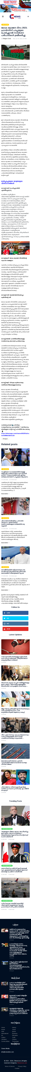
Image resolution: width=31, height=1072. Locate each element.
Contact (17, 1068)
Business (14, 1033)
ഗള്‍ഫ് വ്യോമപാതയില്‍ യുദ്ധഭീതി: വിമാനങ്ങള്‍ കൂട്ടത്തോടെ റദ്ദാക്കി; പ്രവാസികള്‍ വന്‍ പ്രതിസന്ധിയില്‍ (12, 905)
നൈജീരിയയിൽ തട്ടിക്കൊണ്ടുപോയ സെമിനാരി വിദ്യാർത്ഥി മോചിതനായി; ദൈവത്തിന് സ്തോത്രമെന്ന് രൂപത (13, 571)
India (2, 1031)
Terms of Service (10, 1066)
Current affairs (5, 1041)
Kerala (3, 1029)
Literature (4, 1039)
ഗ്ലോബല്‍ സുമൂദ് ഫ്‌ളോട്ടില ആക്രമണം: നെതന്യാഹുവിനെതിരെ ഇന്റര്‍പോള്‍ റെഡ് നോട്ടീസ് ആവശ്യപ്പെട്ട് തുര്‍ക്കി (18, 999)
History (14, 1027)
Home (3, 1027)
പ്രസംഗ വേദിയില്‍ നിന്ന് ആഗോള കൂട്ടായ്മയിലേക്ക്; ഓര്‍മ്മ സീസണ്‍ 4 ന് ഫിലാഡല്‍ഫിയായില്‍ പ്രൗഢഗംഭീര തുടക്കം (18, 986)
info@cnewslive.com (7, 1052)
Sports (14, 1031)
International (4, 1033)
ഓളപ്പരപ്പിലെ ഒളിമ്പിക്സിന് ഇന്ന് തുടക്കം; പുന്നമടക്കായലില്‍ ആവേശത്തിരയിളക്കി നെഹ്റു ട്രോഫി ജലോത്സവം (19, 965)
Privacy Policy (22, 1066)
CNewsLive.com (22, 1063)
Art (2, 1035)
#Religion (5, 438)
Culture (3, 1037)
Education (15, 1035)
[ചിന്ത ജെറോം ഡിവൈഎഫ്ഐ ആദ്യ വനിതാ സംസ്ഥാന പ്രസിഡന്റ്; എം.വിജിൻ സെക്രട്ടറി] (15, 777)
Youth (13, 1037)
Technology (15, 1041)
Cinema (14, 1039)
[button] (5, 16)
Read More (4, 493)
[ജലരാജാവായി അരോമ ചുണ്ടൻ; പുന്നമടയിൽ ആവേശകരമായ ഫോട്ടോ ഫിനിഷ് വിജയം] (15, 751)
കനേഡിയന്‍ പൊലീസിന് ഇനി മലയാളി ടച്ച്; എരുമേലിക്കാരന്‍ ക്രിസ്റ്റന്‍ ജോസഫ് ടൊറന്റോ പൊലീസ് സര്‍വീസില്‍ (14, 870)
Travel (14, 1029)
